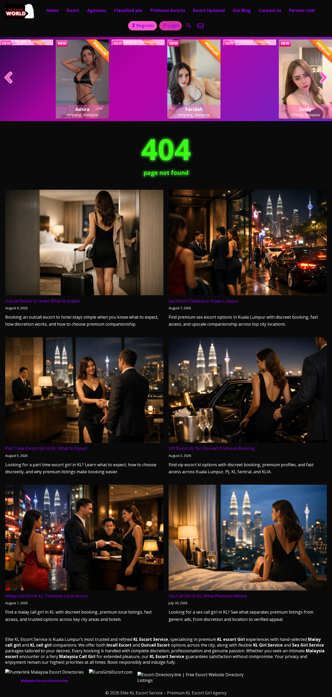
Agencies (96, 10)
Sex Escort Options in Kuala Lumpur (203, 301)
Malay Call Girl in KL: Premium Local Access (46, 596)
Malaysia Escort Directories (44, 680)
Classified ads (128, 10)
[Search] (188, 25)
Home (52, 10)
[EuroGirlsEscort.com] (110, 672)
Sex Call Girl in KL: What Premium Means (208, 596)
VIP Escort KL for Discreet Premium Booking (212, 448)
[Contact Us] (200, 25)
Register (145, 25)
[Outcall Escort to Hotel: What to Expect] (84, 244)
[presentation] (8, 78)
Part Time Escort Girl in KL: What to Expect (46, 448)
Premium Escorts (167, 10)
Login (173, 25)
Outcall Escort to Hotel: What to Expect (42, 301)
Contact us (270, 10)
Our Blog (242, 10)
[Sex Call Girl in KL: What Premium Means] (248, 539)
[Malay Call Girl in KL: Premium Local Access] (84, 539)
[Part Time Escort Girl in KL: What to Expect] (84, 391)
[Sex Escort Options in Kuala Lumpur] (248, 244)
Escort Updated (209, 10)
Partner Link (302, 10)
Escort (73, 10)
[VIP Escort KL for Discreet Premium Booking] (248, 391)
